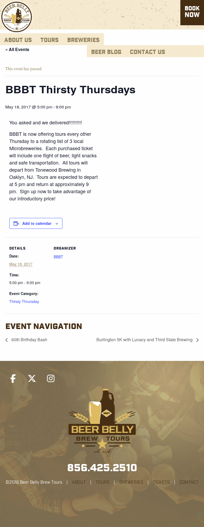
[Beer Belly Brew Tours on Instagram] (50, 378)
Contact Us (147, 52)
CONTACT (189, 482)
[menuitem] (18, 39)
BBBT (58, 256)
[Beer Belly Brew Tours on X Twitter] (31, 378)
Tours (49, 40)
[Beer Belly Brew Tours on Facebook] (13, 378)
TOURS (102, 482)
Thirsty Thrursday (24, 301)
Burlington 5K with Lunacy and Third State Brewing (145, 339)
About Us (18, 40)
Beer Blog (106, 52)
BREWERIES (131, 482)
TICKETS (161, 482)
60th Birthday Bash (28, 339)
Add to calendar (36, 223)
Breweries (83, 40)
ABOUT (79, 482)
